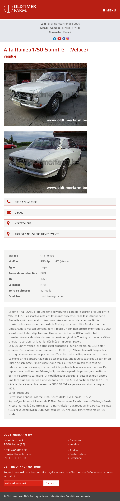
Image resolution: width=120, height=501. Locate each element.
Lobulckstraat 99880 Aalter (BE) (14, 442)
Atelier (74, 450)
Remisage (76, 458)
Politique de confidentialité (47, 496)
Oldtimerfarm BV (17, 496)
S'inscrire (51, 483)
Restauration (78, 454)
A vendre (75, 440)
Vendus (74, 444)
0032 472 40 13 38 (15, 450)
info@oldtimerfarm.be (17, 454)
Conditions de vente (78, 496)
